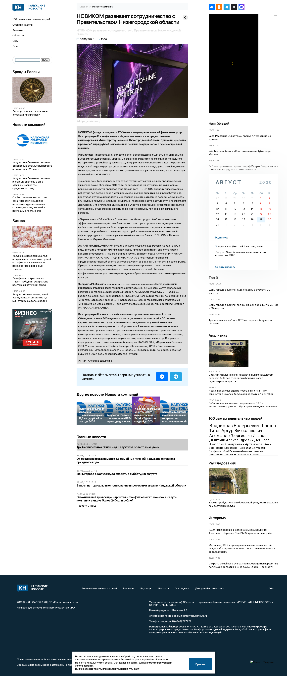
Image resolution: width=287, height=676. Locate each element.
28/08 (15, 159)
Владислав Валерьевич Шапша (242, 425)
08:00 (218, 371)
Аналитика (18, 30)
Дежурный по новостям (209, 588)
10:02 (217, 387)
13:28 (21, 194)
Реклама (163, 588)
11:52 (217, 539)
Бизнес (18, 221)
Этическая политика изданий (99, 588)
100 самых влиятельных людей (31, 19)
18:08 (22, 252)
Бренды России (26, 72)
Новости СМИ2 (86, 505)
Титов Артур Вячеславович (235, 430)
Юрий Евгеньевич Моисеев (238, 451)
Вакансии (128, 588)
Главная (84, 6)
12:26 (217, 299)
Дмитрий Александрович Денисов (239, 440)
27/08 (15, 275)
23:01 (217, 130)
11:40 (217, 524)
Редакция (146, 588)
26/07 (211, 524)
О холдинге (182, 588)
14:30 (21, 175)
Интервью (217, 517)
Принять (200, 664)
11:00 (217, 558)
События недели (22, 24)
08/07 (211, 558)
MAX (72, 607)
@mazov (59, 607)
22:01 (217, 160)
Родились (221, 237)
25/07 (211, 539)
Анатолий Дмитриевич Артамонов (236, 444)
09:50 (22, 291)
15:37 (21, 159)
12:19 (21, 275)
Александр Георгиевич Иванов (237, 435)
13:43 (217, 314)
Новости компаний (29, 125)
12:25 (217, 499)
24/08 (15, 291)
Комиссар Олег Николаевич (248, 454)
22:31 (217, 145)
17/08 (211, 499)
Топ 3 (213, 277)
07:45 (218, 284)
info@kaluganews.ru (195, 615)
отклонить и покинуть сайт (123, 668)
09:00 (22, 108)
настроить (95, 668)
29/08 (15, 108)
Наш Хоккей (219, 123)
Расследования (222, 463)
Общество (18, 35)
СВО (15, 40)
